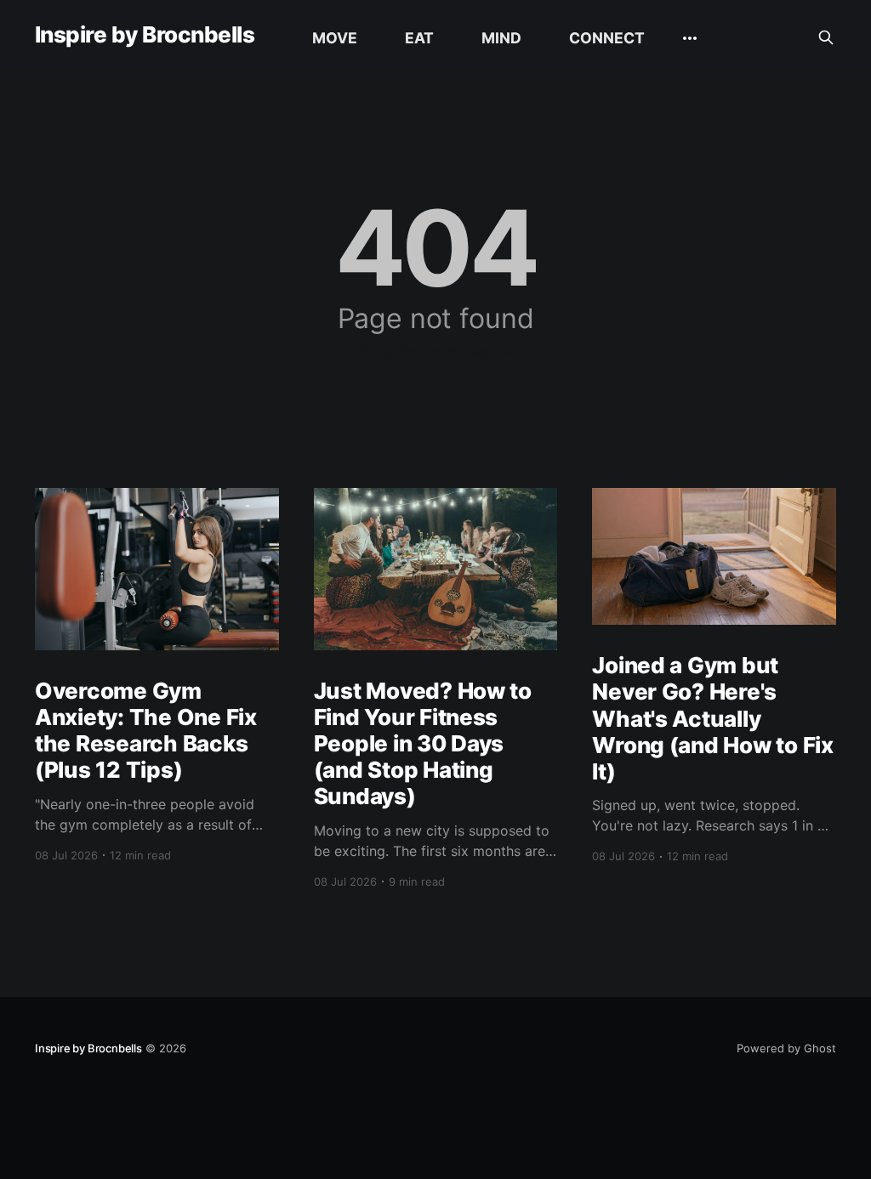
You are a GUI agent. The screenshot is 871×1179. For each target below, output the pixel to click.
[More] (690, 38)
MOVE (334, 38)
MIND (501, 38)
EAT (419, 38)
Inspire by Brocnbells (144, 35)
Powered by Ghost (786, 1048)
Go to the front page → (436, 351)
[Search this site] (826, 37)
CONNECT (607, 38)
